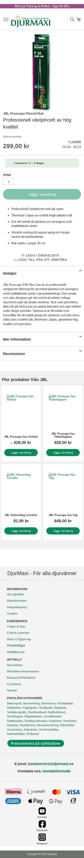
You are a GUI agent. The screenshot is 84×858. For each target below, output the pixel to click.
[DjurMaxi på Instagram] (42, 840)
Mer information (17, 339)
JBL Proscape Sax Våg (63, 515)
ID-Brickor (32, 733)
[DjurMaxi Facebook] (42, 826)
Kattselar (12, 725)
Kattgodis (60, 707)
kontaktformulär (57, 771)
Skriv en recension (12, 136)
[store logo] (30, 21)
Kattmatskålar (16, 733)
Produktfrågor (16, 645)
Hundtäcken (27, 725)
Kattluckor (55, 720)
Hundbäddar (65, 703)
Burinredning (31, 703)
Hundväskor (14, 729)
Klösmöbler (67, 725)
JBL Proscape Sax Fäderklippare (63, 435)
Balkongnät (14, 703)
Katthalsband (56, 712)
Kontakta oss (16, 652)
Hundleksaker (52, 716)
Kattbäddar (14, 707)
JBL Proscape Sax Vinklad (21, 436)
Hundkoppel (15, 716)
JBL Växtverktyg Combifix (21, 515)
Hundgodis (46, 707)
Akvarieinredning (48, 725)
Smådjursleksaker (35, 720)
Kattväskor (31, 729)
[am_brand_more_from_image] (21, 409)
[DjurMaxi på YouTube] (42, 813)
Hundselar (69, 720)
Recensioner (14, 354)
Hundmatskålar (49, 729)
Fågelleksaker (33, 716)
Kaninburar (48, 703)
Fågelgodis (30, 707)
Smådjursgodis (16, 712)
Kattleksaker (15, 720)
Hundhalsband (37, 712)
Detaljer (10, 273)
